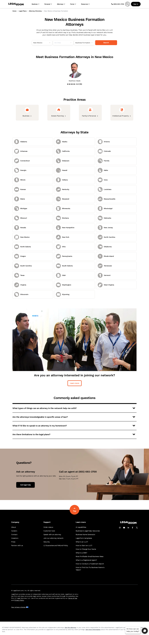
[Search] (127, 4)
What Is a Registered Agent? (86, 560)
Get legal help (25, 485)
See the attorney (70, 627)
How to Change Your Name (86, 549)
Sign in (135, 4)
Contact (14, 534)
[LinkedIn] (128, 528)
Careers (14, 531)
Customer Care (49, 531)
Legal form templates (84, 538)
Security (46, 542)
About (13, 527)
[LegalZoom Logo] (16, 4)
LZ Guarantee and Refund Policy (55, 545)
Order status (48, 527)
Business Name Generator (85, 534)
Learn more (74, 383)
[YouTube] (124, 528)
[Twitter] (137, 528)
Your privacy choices (18, 607)
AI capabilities (81, 527)
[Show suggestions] (71, 42)
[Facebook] (132, 528)
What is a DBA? (81, 553)
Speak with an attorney (52, 534)
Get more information (93, 629)
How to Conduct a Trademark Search (90, 564)
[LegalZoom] (128, 523)
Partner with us (17, 545)
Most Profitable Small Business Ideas (89, 556)
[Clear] (50, 42)
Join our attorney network (53, 538)
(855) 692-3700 (118, 4)
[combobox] (42, 42)
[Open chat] (145, 631)
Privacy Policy (19, 600)
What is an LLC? (82, 542)
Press (13, 542)
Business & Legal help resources (88, 531)
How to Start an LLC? (84, 545)
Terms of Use (72, 598)
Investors (14, 538)
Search (106, 43)
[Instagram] (120, 528)
